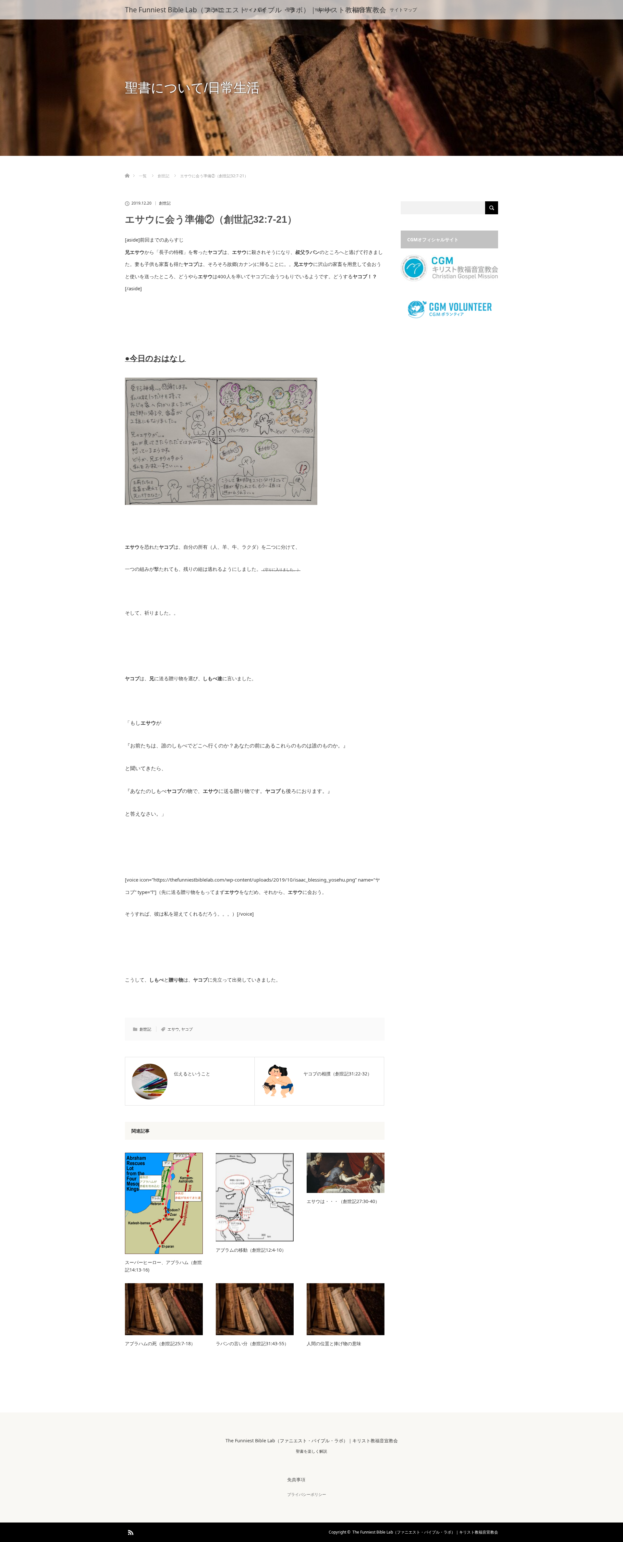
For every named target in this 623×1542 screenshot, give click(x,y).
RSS (130, 1531)
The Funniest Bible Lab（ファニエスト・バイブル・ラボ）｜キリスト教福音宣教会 (255, 9)
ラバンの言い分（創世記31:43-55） (252, 1343)
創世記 (165, 203)
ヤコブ (187, 1029)
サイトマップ (403, 9)
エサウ (173, 1029)
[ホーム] (127, 168)
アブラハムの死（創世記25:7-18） (160, 1343)
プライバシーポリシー (306, 1494)
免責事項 (296, 1479)
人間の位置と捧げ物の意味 (334, 1343)
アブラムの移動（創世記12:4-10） (251, 1250)
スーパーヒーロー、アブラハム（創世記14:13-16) (163, 1265)
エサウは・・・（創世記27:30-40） (343, 1201)
